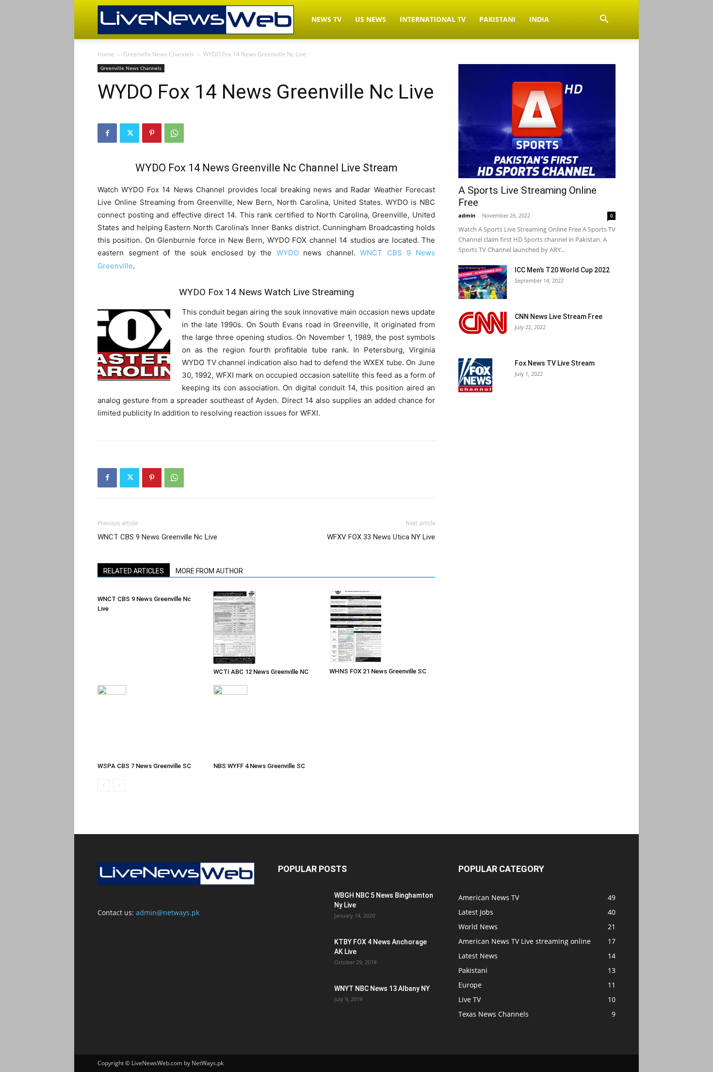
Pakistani (497, 19)
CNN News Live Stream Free (558, 316)
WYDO (287, 252)
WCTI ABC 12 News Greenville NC (260, 671)
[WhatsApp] (174, 133)
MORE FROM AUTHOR (209, 571)
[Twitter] (129, 133)
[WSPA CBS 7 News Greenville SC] (150, 721)
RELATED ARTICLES (133, 571)
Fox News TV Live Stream (555, 363)
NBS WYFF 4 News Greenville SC (259, 766)
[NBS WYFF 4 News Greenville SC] (266, 721)
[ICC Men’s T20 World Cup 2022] (482, 282)
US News (370, 19)
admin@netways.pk (167, 912)
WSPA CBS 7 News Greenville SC (144, 766)
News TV (326, 19)
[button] (604, 20)
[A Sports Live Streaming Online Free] (537, 121)
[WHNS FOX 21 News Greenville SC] (382, 627)
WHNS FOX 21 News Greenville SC (377, 671)
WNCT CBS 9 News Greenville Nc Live (157, 537)
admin (466, 215)
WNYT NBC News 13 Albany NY (382, 988)
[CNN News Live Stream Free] (482, 323)
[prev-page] (103, 785)
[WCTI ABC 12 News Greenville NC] (266, 627)
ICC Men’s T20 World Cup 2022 (562, 270)
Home (105, 54)
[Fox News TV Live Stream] (475, 375)
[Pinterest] (152, 133)
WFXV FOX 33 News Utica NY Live (381, 537)
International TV (433, 19)
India (539, 19)
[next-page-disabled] (119, 785)
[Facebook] (107, 133)
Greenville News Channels (158, 54)
